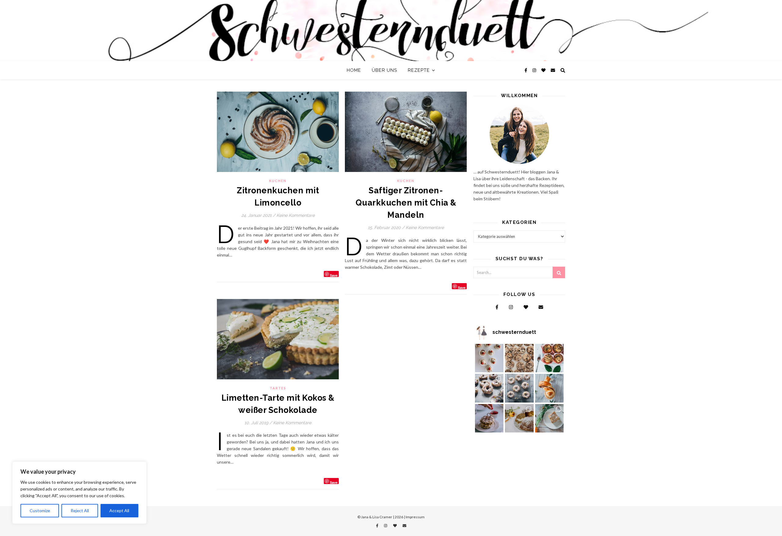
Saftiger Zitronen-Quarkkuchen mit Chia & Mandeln (406, 203)
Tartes (278, 388)
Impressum (415, 517)
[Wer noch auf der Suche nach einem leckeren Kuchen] (519, 418)
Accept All (119, 510)
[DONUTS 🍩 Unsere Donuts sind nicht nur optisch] (489, 388)
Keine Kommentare (295, 215)
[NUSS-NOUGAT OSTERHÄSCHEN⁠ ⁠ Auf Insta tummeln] (549, 388)
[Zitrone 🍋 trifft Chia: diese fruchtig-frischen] (489, 358)
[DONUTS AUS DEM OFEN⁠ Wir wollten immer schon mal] (519, 388)
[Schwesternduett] (391, 30)
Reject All (80, 510)
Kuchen (278, 181)
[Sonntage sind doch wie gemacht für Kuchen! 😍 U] (549, 418)
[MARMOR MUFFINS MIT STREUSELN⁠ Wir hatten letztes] (549, 358)
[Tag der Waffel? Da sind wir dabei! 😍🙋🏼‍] (489, 418)
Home (354, 70)
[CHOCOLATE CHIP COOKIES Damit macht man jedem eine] (519, 358)
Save (334, 275)
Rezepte (419, 70)
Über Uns (384, 70)
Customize (40, 510)
